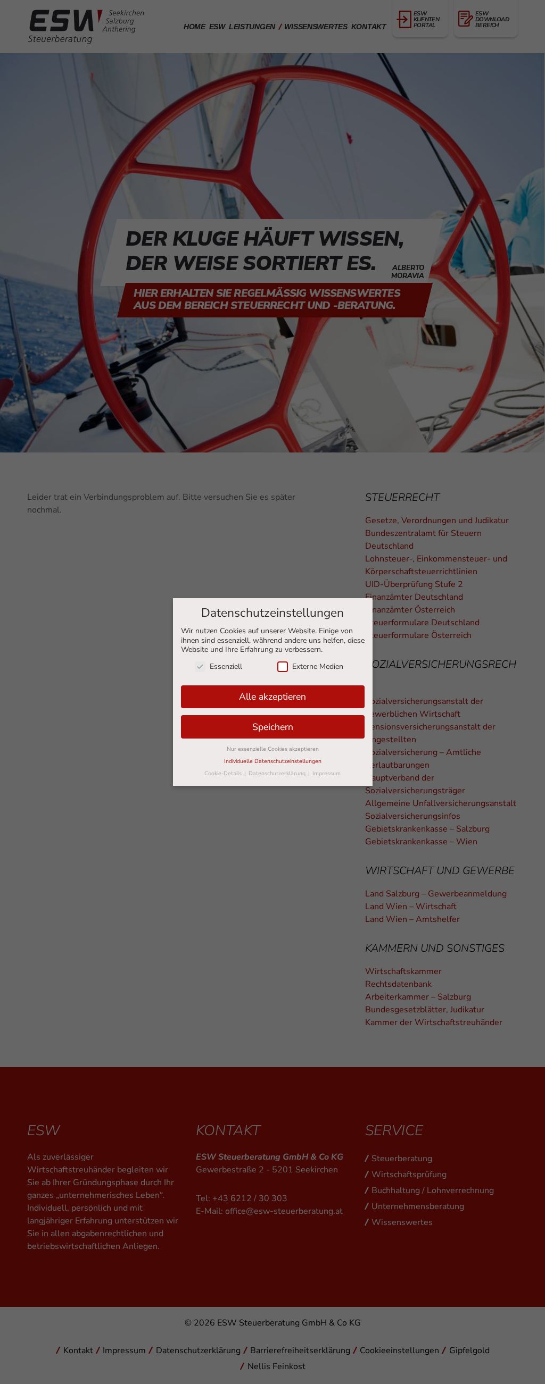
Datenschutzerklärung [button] (278, 773)
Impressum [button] (326, 773)
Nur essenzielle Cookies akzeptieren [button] (273, 749)
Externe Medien (317, 666)
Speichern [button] (272, 726)
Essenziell (226, 666)
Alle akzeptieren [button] (272, 696)
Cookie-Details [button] (223, 773)
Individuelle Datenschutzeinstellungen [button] (272, 761)
